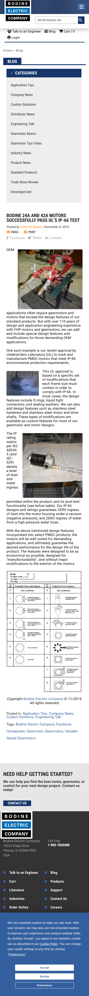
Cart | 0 (69, 31)
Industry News (21, 153)
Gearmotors (54, 730)
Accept (44, 967)
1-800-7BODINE (59, 845)
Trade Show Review (24, 182)
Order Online (18, 907)
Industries (17, 899)
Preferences (44, 985)
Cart (12, 881)
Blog (52, 31)
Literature (16, 890)
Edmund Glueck (31, 226)
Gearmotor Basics (23, 134)
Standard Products (24, 172)
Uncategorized (21, 192)
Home (7, 50)
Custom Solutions (23, 104)
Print (32, 232)
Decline (44, 976)
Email (15, 232)
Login (15, 37)
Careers (56, 907)
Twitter (36, 237)
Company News (22, 95)
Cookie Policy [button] (49, 944)
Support (56, 890)
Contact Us (17, 803)
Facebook (17, 237)
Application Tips (22, 85)
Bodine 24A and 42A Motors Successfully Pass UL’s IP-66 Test (43, 218)
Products (57, 881)
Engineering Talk (22, 124)
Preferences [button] (17, 954)
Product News (21, 163)
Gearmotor (35, 730)
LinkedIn (55, 237)
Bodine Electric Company (43, 699)
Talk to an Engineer (26, 31)
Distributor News (23, 114)
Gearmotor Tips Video (26, 143)
